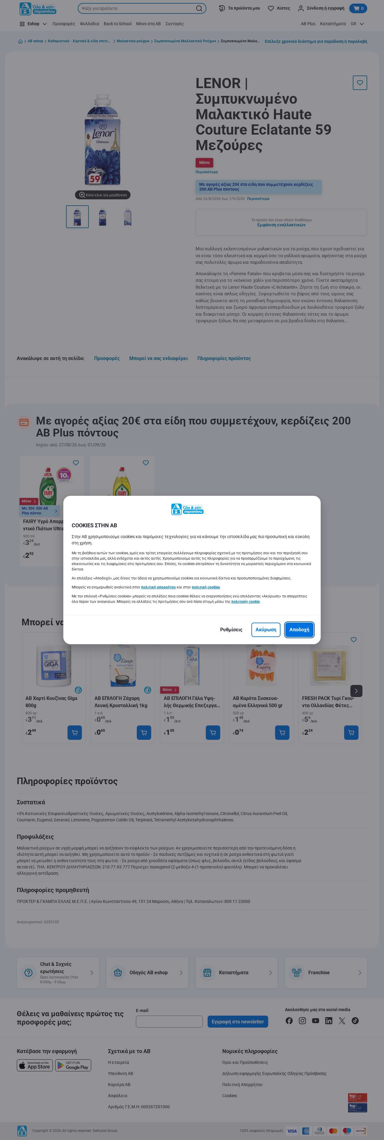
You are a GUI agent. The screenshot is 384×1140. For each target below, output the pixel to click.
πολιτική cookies (206, 587)
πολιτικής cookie (245, 602)
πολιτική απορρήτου (158, 587)
